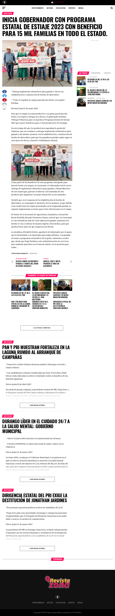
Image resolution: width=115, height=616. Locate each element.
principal (34, 253)
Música (80, 8)
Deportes (72, 8)
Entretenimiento (38, 8)
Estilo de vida (60, 8)
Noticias (50, 8)
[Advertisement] (95, 56)
